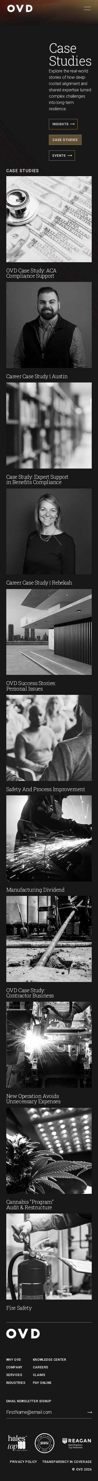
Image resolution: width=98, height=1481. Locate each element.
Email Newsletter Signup (28, 1401)
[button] (87, 8)
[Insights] (63, 124)
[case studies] (65, 140)
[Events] (62, 155)
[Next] (72, 124)
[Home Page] (19, 8)
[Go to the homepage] (23, 1333)
